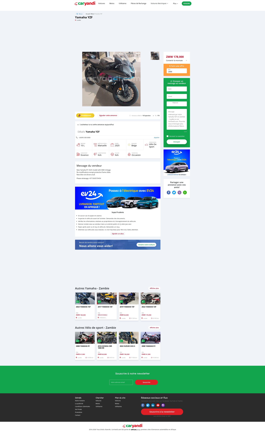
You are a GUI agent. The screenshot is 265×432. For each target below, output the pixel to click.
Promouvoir (86, 115)
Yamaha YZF (98, 14)
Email (170, 96)
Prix (169, 69)
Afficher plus (154, 288)
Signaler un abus (118, 234)
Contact (77, 415)
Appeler (156, 137)
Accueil (88, 14)
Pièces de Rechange (138, 3)
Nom (170, 89)
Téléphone (175, 102)
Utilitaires (122, 3)
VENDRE (186, 3)
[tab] (176, 60)
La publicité (79, 404)
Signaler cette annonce (108, 115)
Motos (111, 3)
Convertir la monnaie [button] (174, 60)
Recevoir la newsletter (177, 136)
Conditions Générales (82, 406)
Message (171, 112)
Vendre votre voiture (146, 245)
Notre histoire (80, 401)
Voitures (101, 3)
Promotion (78, 412)
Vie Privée (78, 409)
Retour (80, 14)
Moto (92, 14)
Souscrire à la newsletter (162, 411)
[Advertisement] (104, 37)
